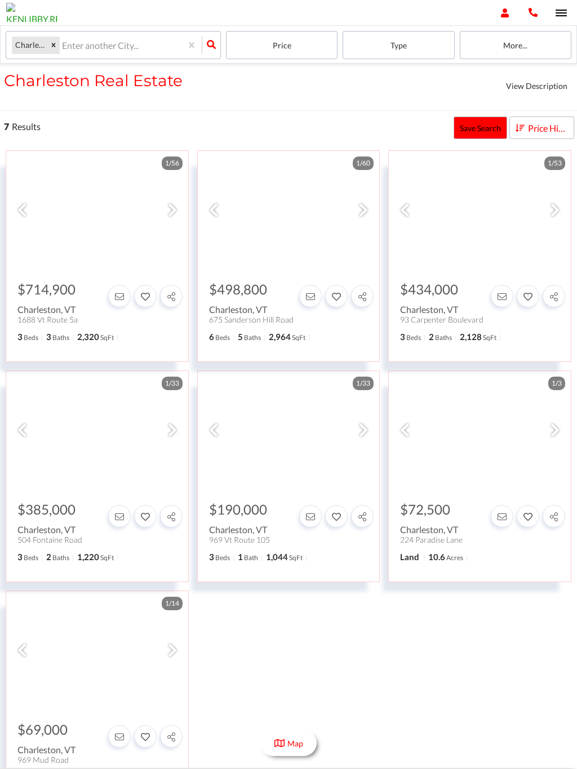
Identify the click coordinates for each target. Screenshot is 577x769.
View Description (536, 86)
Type (398, 45)
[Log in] (504, 12)
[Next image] (172, 211)
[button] (53, 45)
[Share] (171, 296)
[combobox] (63, 45)
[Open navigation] (561, 13)
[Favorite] (145, 296)
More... (515, 45)
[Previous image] (22, 211)
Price (282, 45)
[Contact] (119, 296)
